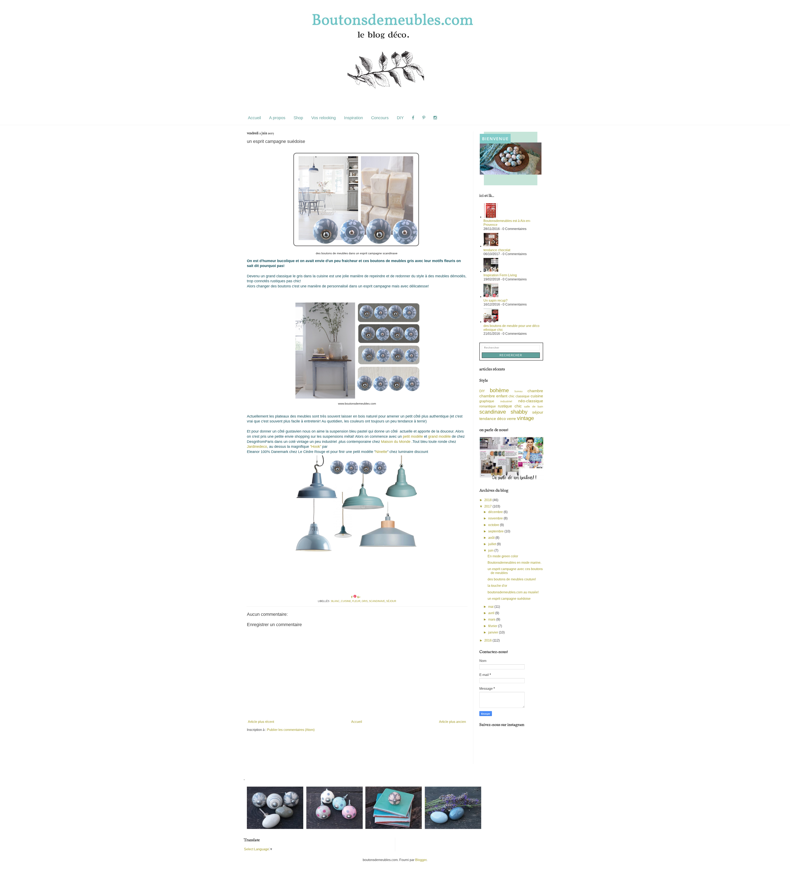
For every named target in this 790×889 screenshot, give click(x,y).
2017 (488, 506)
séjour (391, 601)
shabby (519, 412)
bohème (499, 390)
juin (491, 550)
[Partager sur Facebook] (352, 597)
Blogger (420, 860)
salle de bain (533, 406)
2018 (488, 500)
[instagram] (435, 118)
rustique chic (510, 406)
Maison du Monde (395, 442)
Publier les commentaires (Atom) (291, 730)
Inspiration (353, 118)
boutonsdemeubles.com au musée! (513, 592)
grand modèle (439, 436)
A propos (277, 118)
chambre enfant (493, 396)
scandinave (377, 601)
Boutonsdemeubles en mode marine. (514, 562)
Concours (380, 118)
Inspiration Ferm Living (500, 275)
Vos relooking (323, 118)
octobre (494, 525)
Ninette (381, 452)
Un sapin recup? (495, 300)
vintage (525, 418)
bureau (519, 391)
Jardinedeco (257, 446)
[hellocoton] (445, 118)
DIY (400, 118)
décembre (496, 512)
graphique (486, 401)
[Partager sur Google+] (358, 597)
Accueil (254, 118)
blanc (335, 601)
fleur (356, 601)
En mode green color (503, 556)
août (491, 537)
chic (512, 396)
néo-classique (530, 401)
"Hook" (315, 446)
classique (523, 396)
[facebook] (413, 118)
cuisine (346, 601)
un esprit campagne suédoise (509, 598)
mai (491, 606)
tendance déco (492, 418)
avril (491, 613)
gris (365, 601)
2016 (488, 640)
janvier (493, 632)
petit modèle (413, 436)
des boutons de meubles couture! (512, 579)
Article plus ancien (452, 721)
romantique (487, 406)
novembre (496, 518)
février (493, 626)
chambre (535, 391)
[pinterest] (423, 118)
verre (511, 418)
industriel (506, 401)
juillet (492, 544)
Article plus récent (261, 721)
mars (492, 619)
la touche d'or (497, 585)
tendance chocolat (496, 250)
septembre (496, 531)
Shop (298, 118)
